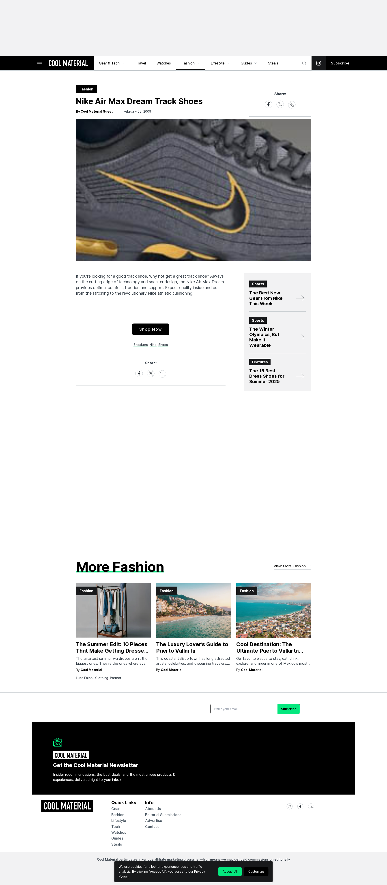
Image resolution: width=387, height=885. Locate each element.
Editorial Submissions (163, 814)
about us (153, 808)
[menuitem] (112, 63)
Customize (256, 871)
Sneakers (140, 345)
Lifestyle (218, 63)
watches (118, 832)
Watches (164, 63)
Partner (115, 678)
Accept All (230, 871)
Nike (153, 345)
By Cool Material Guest (94, 111)
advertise (153, 820)
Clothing (101, 678)
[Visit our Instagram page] (318, 63)
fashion (117, 814)
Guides (246, 63)
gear (115, 808)
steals (273, 63)
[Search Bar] (304, 63)
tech (115, 826)
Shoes (163, 345)
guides (117, 838)
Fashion (188, 63)
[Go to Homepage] (68, 63)
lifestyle (118, 820)
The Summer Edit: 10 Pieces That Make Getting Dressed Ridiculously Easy (112, 650)
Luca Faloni (84, 678)
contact (152, 826)
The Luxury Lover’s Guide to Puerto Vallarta (192, 647)
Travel (141, 63)
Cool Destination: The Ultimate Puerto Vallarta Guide (267, 650)
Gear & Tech (109, 63)
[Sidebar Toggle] (39, 63)
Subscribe (340, 63)
